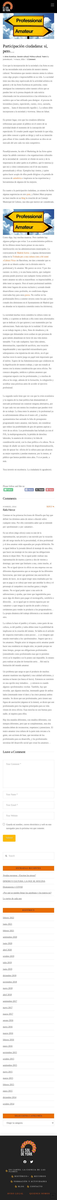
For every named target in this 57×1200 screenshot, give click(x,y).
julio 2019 (7, 962)
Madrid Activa (23, 253)
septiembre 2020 (10, 937)
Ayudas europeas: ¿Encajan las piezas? (19, 875)
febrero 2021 (8, 931)
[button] (52, 5)
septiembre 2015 (10, 1065)
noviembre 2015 (10, 1052)
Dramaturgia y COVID (13, 887)
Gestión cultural (23, 56)
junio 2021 (7, 924)
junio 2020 (7, 943)
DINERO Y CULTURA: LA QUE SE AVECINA (24, 881)
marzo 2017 (8, 1014)
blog (23, 198)
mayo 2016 (7, 1027)
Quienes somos (39, 1194)
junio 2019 (7, 969)
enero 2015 (7, 1091)
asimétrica (17, 178)
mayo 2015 (7, 1072)
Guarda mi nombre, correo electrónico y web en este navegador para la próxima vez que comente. (28, 826)
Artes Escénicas (10, 56)
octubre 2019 (8, 956)
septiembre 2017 (10, 1001)
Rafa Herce (9, 510)
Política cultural (35, 56)
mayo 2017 (7, 1008)
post (28, 194)
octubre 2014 (8, 1104)
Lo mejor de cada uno (12, 898)
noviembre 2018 (10, 982)
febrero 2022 (8, 918)
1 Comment (31, 59)
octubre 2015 (8, 1059)
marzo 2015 (8, 1078)
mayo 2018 (7, 988)
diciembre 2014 (9, 1097)
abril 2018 (7, 995)
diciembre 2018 (9, 975)
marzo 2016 (8, 1033)
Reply (50, 507)
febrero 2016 (8, 1040)
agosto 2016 (8, 1020)
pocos (27, 295)
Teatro (44, 56)
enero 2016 (7, 1046)
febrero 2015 (8, 1084)
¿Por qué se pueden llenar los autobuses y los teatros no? (27, 893)
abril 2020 (7, 950)
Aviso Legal (15, 1194)
